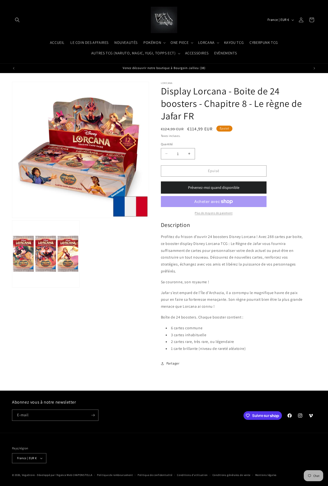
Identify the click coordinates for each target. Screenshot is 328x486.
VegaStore (28, 475)
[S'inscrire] (93, 415)
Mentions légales (266, 475)
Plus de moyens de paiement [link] (213, 213)
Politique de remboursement (115, 475)
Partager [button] (173, 363)
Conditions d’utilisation (192, 475)
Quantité (167, 144)
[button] (17, 20)
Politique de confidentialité (155, 475)
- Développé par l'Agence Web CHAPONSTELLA (64, 475)
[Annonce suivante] (314, 68)
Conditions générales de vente (231, 475)
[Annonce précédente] (13, 68)
